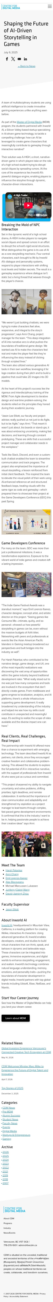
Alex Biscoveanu (15, 882)
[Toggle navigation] (50, 8)
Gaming (7, 1139)
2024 (6, 1160)
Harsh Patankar (14, 870)
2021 (5, 1171)
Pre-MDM (8, 1112)
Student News (10, 1119)
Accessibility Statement (19, 1296)
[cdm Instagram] (5, 1279)
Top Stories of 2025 (12, 1088)
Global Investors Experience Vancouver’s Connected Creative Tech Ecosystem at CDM (26, 1050)
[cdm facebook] (11, 1279)
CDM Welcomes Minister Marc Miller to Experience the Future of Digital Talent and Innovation (25, 1070)
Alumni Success (11, 1115)
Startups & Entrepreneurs (16, 1135)
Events (6, 1127)
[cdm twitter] (17, 1279)
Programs (8, 1223)
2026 (6, 1152)
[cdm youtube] (22, 1279)
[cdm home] (11, 7)
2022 (6, 1168)
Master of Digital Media (29, 122)
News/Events (9, 1232)
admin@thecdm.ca (28, 1245)
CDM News (9, 1108)
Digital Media (10, 1131)
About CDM (9, 1218)
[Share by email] (19, 59)
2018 (5, 1179)
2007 (5, 1183)
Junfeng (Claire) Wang (17, 890)
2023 (6, 1164)
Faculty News (10, 1123)
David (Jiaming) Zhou (17, 894)
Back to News (27, 66)
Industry (7, 1228)
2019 (5, 1175)
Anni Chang (12, 874)
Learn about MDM (16, 1018)
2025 (6, 1156)
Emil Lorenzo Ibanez (16, 878)
